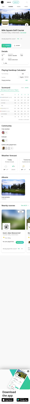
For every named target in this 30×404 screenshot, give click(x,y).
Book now (20, 242)
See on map (23, 32)
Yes (18, 38)
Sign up (16, 2)
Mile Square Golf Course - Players (9, 90)
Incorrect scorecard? (24, 119)
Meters (26, 87)
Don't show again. (15, 402)
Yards (22, 87)
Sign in (9, 2)
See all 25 (24, 205)
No (21, 38)
